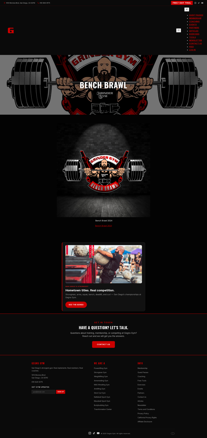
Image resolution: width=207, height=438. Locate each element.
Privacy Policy (143, 413)
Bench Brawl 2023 (103, 226)
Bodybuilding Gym (101, 405)
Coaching (141, 376)
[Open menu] (178, 30)
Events (140, 389)
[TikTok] (199, 3)
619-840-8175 (37, 382)
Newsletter (142, 405)
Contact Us (103, 344)
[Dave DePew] (172, 433)
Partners (141, 393)
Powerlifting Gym (100, 368)
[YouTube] (202, 3)
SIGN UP (61, 392)
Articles (140, 401)
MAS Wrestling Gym (101, 385)
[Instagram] (195, 3)
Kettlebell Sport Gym (102, 397)
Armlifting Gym (99, 389)
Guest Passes (143, 372)
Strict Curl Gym (100, 393)
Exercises (141, 385)
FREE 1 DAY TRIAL (182, 3)
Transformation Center (103, 409)
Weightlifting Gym (101, 376)
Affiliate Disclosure (145, 422)
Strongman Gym (100, 372)
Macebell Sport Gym (102, 401)
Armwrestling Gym (101, 381)
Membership (142, 368)
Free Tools (142, 381)
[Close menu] (186, 9)
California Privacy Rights (147, 418)
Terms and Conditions (146, 409)
